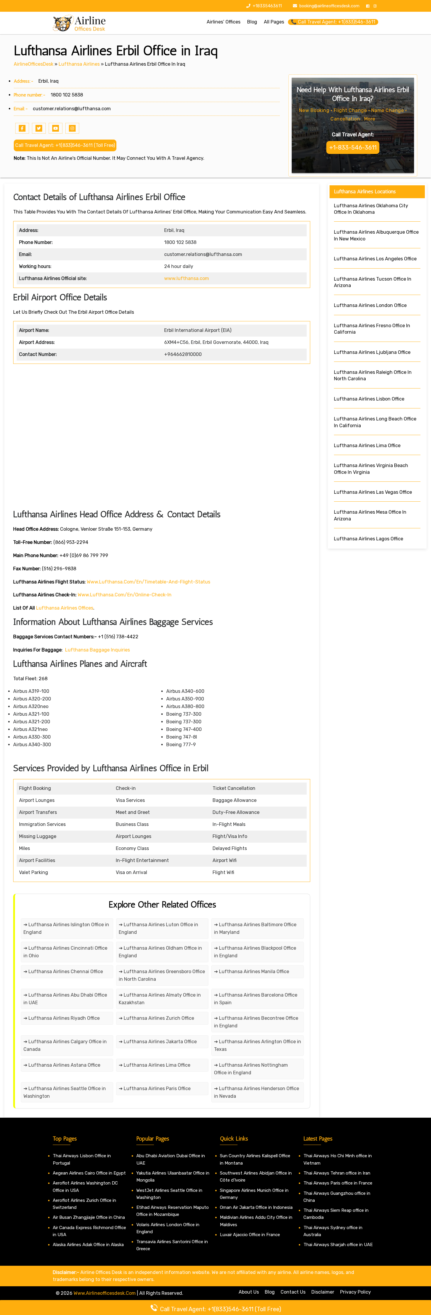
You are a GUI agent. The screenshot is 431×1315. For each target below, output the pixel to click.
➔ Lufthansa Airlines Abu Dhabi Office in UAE (65, 998)
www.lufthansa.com (186, 278)
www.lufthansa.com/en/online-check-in (125, 595)
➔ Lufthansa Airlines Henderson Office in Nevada (256, 1092)
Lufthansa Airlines (79, 64)
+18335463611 (267, 6)
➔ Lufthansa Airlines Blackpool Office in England (255, 951)
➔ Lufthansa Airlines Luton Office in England (158, 928)
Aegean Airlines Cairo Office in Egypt (89, 1173)
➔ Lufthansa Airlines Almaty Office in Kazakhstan (160, 998)
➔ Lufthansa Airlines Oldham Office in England (160, 951)
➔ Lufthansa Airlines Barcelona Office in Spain (255, 998)
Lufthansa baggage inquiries (97, 650)
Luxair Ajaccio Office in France (250, 1234)
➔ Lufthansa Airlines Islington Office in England (66, 928)
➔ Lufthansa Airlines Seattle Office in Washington (64, 1092)
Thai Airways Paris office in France (337, 1183)
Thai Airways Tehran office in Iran (336, 1173)
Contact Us (293, 1292)
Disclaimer (322, 1292)
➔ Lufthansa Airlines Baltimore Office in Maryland (255, 928)
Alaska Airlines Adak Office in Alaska (88, 1244)
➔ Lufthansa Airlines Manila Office (251, 971)
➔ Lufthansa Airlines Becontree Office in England (256, 1022)
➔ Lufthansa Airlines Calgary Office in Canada (65, 1045)
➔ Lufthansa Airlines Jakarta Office (158, 1041)
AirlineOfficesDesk (33, 64)
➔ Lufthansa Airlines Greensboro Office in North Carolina (162, 975)
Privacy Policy (355, 1292)
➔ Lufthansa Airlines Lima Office (154, 1065)
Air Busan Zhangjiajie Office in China (89, 1217)
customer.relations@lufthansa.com (72, 108)
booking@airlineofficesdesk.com (329, 6)
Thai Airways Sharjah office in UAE (338, 1244)
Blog (270, 1292)
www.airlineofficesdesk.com (105, 1293)
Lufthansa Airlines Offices (64, 608)
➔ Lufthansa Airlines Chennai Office (63, 971)
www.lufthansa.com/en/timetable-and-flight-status (148, 582)
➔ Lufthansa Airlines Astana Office (61, 1065)
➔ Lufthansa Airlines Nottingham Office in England (251, 1068)
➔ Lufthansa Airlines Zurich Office (156, 1018)
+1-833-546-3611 (352, 147)
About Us (249, 1292)
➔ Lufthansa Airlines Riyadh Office (61, 1018)
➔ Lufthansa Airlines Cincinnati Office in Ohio (65, 951)
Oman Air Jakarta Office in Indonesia (256, 1207)
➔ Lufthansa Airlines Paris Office (155, 1088)
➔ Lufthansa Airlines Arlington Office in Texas (257, 1045)
